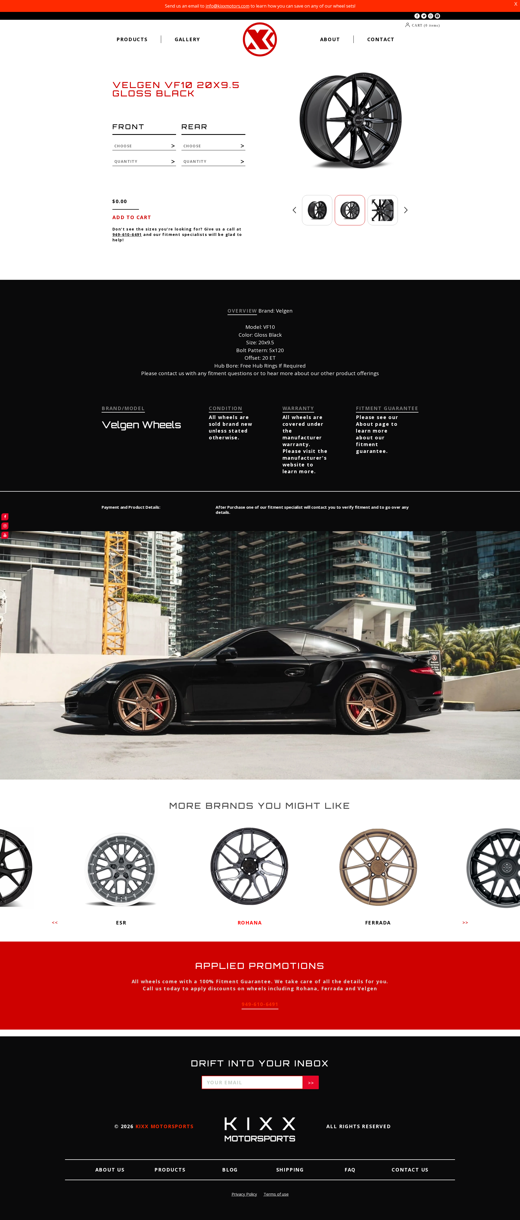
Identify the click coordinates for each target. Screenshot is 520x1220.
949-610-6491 (127, 234)
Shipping (290, 1169)
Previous (294, 210)
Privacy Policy (244, 1194)
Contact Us (410, 1169)
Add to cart (131, 217)
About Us (110, 1169)
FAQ (350, 1169)
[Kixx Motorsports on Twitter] (424, 16)
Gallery (187, 39)
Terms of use (276, 1194)
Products (131, 39)
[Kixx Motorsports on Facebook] (417, 16)
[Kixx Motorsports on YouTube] (437, 16)
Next (406, 210)
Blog (230, 1169)
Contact (381, 39)
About (330, 39)
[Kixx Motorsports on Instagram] (430, 16)
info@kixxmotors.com (227, 6)
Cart (426, 25)
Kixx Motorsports (164, 1126)
